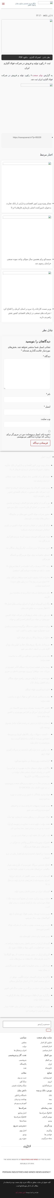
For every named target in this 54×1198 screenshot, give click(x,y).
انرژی (50, 1082)
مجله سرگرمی (46, 1138)
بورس (50, 1103)
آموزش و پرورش (20, 1103)
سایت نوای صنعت (44, 1037)
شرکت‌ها (22, 1108)
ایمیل (47, 407)
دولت (24, 1046)
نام (48, 394)
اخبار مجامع (22, 1113)
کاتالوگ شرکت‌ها (45, 1113)
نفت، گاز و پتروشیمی (17, 1055)
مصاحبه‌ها (23, 1121)
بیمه (50, 1099)
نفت (24, 1068)
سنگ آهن (23, 1082)
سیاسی (23, 1037)
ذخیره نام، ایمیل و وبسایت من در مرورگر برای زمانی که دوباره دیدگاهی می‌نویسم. (28, 435)
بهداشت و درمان (20, 1099)
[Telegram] (32, 1154)
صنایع (49, 1073)
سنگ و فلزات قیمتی (19, 1086)
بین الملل (48, 1055)
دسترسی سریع (20, 1125)
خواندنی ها (48, 1134)
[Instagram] (27, 1154)
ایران (50, 1064)
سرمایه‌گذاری (47, 1086)
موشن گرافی (47, 1117)
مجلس (24, 1042)
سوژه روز (22, 1138)
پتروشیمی (22, 1060)
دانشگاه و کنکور (20, 1095)
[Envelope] (23, 1154)
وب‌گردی (48, 1125)
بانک (50, 1095)
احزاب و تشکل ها (20, 1050)
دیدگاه (46, 356)
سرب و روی (22, 1078)
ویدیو (50, 1121)
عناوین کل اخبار (46, 1042)
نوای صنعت (38, 75)
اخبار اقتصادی (47, 1046)
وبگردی (49, 1131)
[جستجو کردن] (48, 1030)
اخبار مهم (23, 1131)
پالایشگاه (23, 1064)
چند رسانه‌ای (46, 1108)
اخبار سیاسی (47, 1050)
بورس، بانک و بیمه (44, 1090)
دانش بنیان (21, 1090)
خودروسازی (47, 1078)
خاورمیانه (48, 1068)
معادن (23, 1073)
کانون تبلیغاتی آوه (21, 1192)
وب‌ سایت (45, 419)
